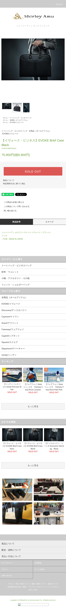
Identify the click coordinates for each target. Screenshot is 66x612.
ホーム (5, 118)
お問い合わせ (7, 575)
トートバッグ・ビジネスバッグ (20, 118)
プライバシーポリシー (36, 587)
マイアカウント (7, 563)
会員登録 (38, 563)
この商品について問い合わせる (16, 206)
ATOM (35, 590)
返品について (8, 180)
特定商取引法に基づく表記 (14, 184)
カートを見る (40, 569)
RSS (30, 590)
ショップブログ (52, 587)
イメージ (49, 222)
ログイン (5, 569)
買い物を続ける (10, 211)
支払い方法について (22, 584)
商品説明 (16, 222)
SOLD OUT (33, 171)
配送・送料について (39, 584)
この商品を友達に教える (14, 202)
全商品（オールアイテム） (19, 120)
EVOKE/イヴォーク (17, 122)
